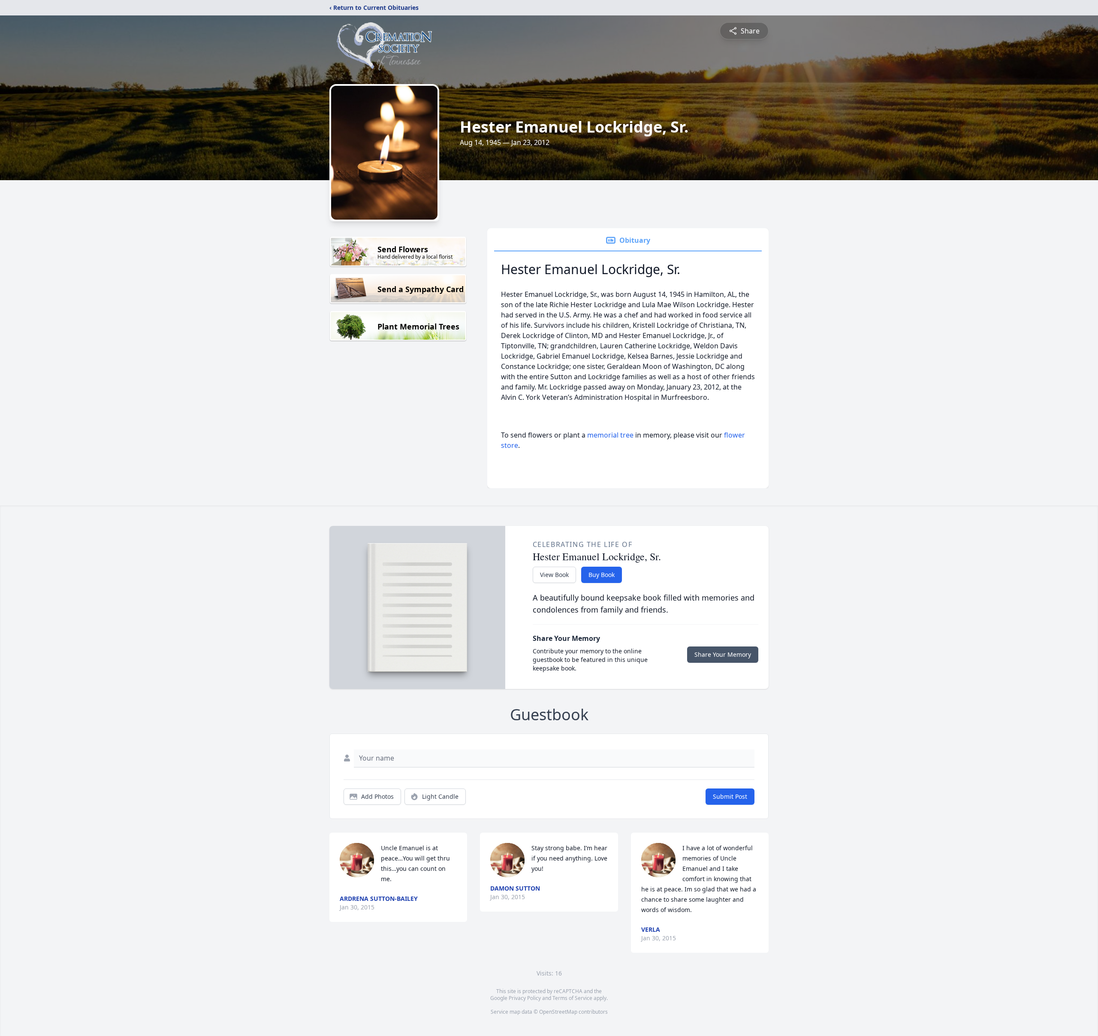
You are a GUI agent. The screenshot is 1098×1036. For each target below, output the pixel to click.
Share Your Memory (722, 654)
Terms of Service (572, 998)
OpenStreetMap (558, 1011)
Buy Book (601, 575)
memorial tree (610, 435)
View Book (554, 575)
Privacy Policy (525, 998)
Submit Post (730, 796)
